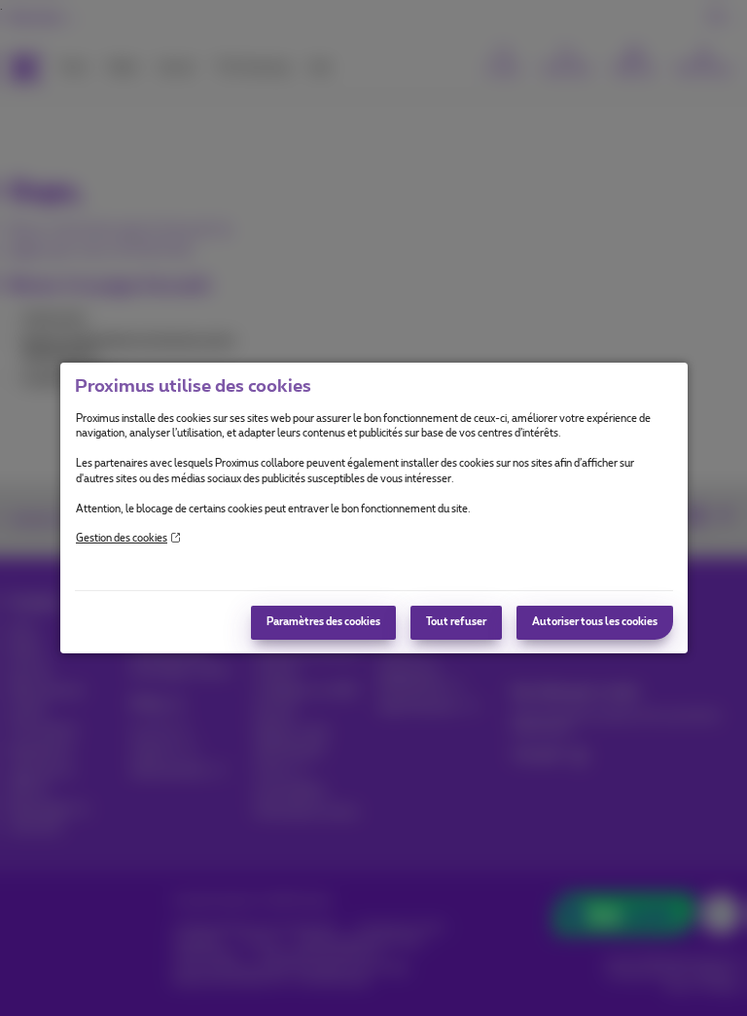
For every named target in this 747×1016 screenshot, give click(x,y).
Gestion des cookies (121, 538)
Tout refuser (456, 622)
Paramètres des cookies (323, 622)
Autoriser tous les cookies (595, 622)
